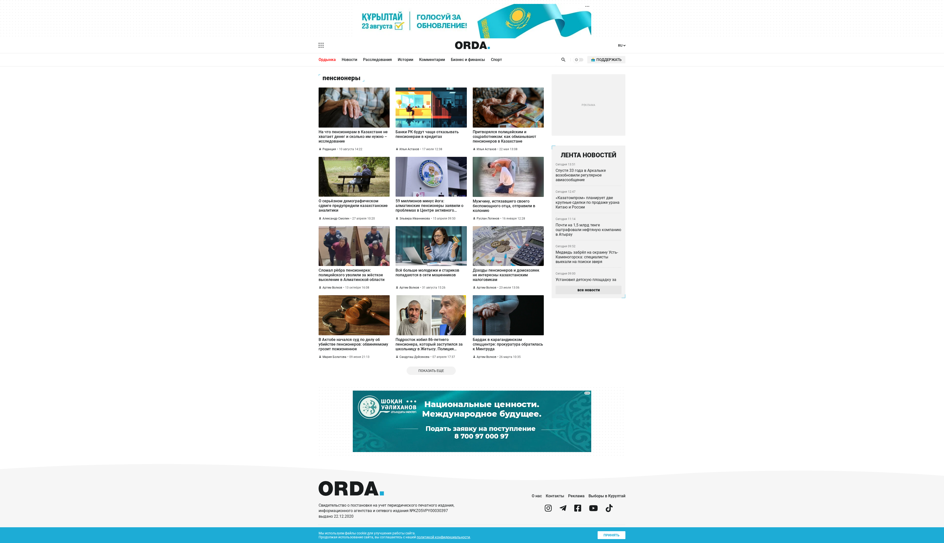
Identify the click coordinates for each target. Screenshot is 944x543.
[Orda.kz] (351, 500)
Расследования (377, 59)
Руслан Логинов (488, 218)
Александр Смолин (336, 218)
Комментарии (432, 59)
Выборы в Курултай (607, 496)
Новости (349, 59)
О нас (537, 496)
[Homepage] (472, 45)
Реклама (576, 496)
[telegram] (563, 510)
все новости (588, 290)
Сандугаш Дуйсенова (414, 357)
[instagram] (548, 510)
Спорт (496, 59)
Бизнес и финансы (468, 59)
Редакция (329, 149)
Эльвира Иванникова (414, 218)
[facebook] (577, 510)
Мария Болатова (334, 357)
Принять (612, 535)
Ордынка (327, 59)
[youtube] (593, 510)
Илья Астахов (409, 149)
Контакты (555, 496)
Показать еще (431, 371)
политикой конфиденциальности (443, 537)
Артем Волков (332, 287)
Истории (405, 59)
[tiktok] (609, 510)
